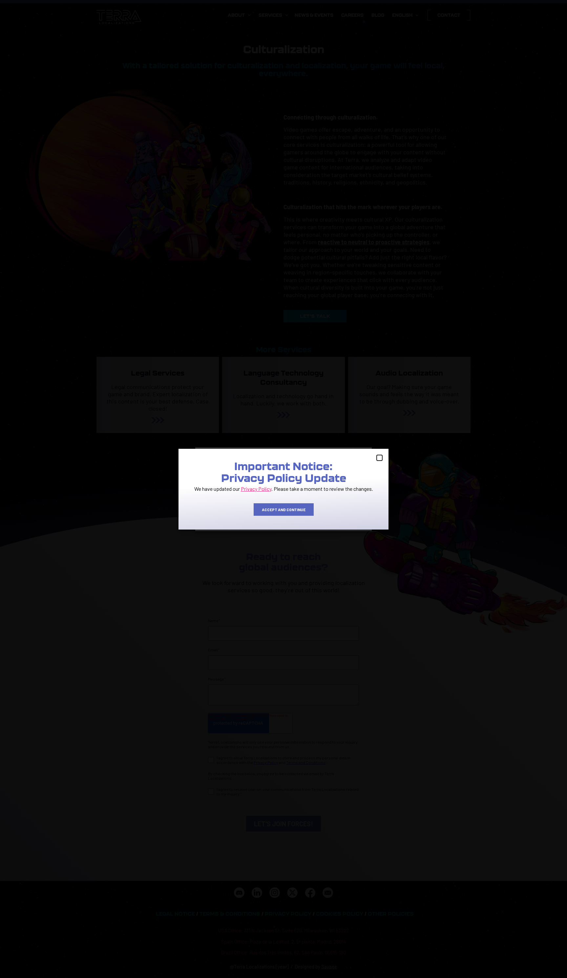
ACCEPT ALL (228, 513)
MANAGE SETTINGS (339, 513)
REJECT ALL (283, 513)
